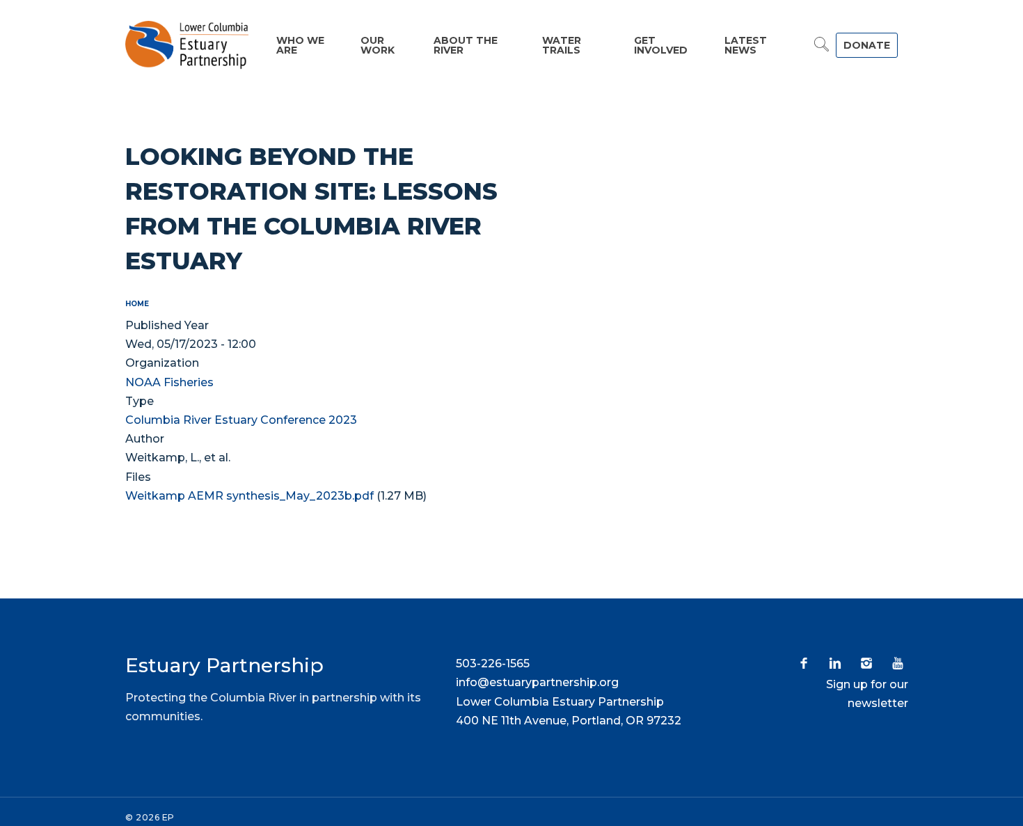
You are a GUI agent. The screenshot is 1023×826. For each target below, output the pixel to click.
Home (137, 303)
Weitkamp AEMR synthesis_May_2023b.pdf (249, 495)
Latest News (745, 45)
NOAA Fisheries (169, 382)
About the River (466, 45)
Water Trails (561, 45)
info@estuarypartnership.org (537, 682)
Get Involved (661, 45)
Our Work (377, 45)
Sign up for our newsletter (867, 694)
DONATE (866, 45)
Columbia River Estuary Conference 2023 (241, 420)
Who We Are (300, 45)
